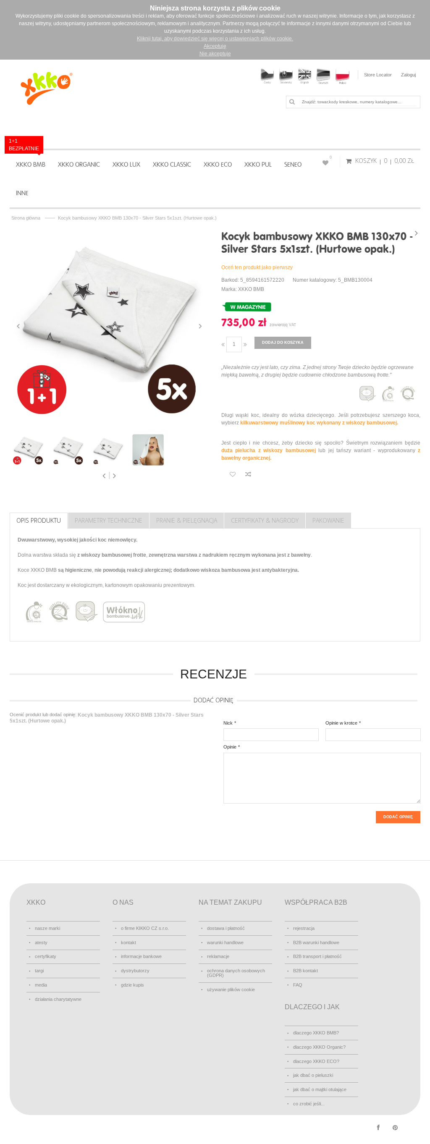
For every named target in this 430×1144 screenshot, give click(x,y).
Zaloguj (408, 74)
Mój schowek (331, 157)
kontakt (128, 942)
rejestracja (304, 928)
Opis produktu (38, 520)
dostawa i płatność (226, 928)
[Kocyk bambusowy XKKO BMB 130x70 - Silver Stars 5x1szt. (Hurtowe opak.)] (109, 326)
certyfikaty (45, 956)
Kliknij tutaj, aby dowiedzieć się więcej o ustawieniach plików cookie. (215, 39)
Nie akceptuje (215, 54)
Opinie (229, 746)
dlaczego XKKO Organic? (319, 1047)
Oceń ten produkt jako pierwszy (257, 267)
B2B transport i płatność (317, 956)
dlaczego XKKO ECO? (316, 1061)
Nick (228, 722)
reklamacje (218, 956)
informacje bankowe (141, 956)
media (41, 984)
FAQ (297, 984)
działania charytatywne (58, 999)
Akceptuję (215, 46)
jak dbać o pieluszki (313, 1075)
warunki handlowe (225, 942)
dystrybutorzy (135, 970)
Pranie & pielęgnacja (186, 520)
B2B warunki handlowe (316, 942)
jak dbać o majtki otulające (319, 1089)
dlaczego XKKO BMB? (316, 1032)
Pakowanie (328, 520)
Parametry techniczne (108, 520)
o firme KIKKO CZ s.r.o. (145, 928)
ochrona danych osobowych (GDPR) (236, 973)
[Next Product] (416, 233)
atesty (41, 942)
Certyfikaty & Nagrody (265, 520)
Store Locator (378, 74)
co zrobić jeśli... (309, 1103)
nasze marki (47, 928)
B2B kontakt (305, 970)
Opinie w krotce (341, 722)
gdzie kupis (132, 984)
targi (39, 970)
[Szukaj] (292, 101)
